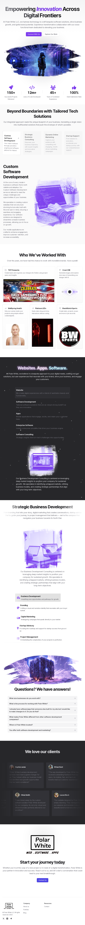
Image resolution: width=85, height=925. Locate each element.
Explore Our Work (51, 34)
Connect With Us (34, 34)
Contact (46, 906)
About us (26, 906)
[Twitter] (3, 919)
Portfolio (26, 909)
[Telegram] (11, 919)
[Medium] (7, 919)
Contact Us (43, 880)
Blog (24, 913)
